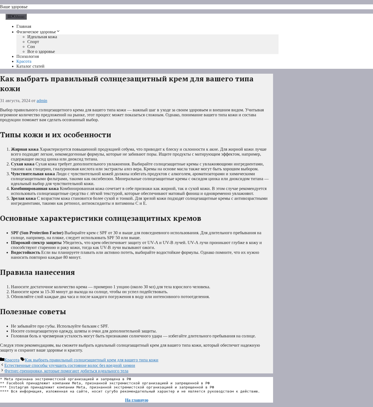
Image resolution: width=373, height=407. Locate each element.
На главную (136, 400)
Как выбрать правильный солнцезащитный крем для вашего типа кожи (91, 360)
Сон (31, 46)
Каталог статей (30, 66)
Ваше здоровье (14, 6)
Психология (27, 56)
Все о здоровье (41, 51)
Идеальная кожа (42, 36)
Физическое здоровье (36, 31)
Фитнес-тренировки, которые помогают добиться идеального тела (66, 371)
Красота (23, 61)
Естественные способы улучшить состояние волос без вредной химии (69, 365)
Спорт (33, 41)
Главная (23, 26)
